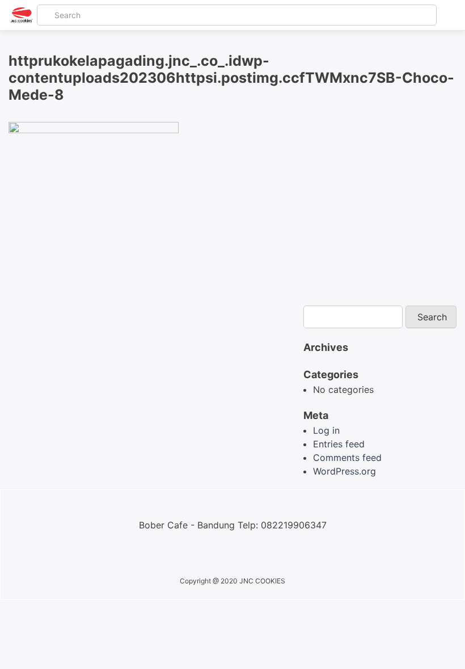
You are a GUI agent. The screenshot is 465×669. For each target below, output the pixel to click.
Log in (326, 430)
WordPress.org (344, 471)
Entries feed (339, 444)
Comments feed (347, 457)
